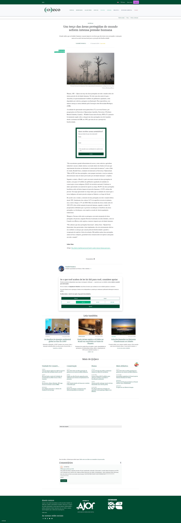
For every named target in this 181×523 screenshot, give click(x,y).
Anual (105, 298)
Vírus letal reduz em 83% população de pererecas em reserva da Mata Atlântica (77, 371)
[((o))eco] (52, 10)
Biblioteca (116, 10)
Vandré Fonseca (81, 43)
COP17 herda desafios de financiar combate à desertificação (78, 383)
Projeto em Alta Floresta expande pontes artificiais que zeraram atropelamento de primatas (78, 377)
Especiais (96, 10)
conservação (62, 50)
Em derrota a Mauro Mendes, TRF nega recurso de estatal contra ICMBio (52, 383)
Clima (127, 17)
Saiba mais (44, 512)
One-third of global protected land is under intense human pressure (90, 248)
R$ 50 (97, 302)
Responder (63, 480)
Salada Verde (88, 10)
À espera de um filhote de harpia (124, 387)
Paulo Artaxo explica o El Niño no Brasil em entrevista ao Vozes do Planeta (90, 341)
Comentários (89, 259)
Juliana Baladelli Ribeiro (123, 348)
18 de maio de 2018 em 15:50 (67, 469)
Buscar (123, 2)
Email (79, 143)
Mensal (76, 298)
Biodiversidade (122, 17)
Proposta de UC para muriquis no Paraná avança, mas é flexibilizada (127, 382)
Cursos (136, 10)
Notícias (72, 10)
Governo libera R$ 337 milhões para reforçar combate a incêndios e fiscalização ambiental (101, 377)
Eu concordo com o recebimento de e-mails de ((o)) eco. (91, 149)
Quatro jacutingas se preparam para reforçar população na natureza (76, 389)
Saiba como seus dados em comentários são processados (92, 459)
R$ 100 (112, 302)
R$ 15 (68, 302)
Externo (47, 336)
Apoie (136, 2)
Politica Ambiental (134, 17)
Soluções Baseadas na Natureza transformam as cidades (123, 340)
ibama (94, 366)
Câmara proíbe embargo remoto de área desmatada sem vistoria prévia (102, 383)
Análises (109, 10)
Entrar (4, 520)
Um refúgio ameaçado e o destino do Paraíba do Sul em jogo (51, 389)
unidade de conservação (60, 52)
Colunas (102, 10)
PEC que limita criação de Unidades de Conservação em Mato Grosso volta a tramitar (52, 377)
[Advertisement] (127, 192)
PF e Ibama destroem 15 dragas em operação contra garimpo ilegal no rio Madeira (101, 390)
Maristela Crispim (57, 348)
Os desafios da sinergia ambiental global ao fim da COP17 (57, 340)
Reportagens (79, 10)
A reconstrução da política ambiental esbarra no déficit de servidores (101, 371)
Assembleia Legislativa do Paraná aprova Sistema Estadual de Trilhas (127, 376)
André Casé (90, 351)
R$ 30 (83, 302)
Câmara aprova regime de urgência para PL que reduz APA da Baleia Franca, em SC (53, 371)
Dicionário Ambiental (126, 10)
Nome (79, 136)
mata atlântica (122, 366)
